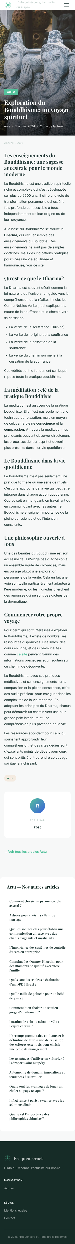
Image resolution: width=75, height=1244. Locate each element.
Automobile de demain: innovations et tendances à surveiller (37, 1074)
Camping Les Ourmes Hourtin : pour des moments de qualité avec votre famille (36, 966)
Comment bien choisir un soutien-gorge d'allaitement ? (34, 1010)
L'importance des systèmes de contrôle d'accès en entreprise (37, 949)
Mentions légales (15, 1210)
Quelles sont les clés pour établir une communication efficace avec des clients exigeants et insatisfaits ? (36, 933)
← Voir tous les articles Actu (25, 852)
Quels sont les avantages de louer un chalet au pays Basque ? (35, 1088)
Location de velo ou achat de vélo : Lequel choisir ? (34, 1023)
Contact (9, 1218)
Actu (11, 91)
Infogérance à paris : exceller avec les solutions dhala (36, 1102)
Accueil (9, 143)
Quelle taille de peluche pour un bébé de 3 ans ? (36, 996)
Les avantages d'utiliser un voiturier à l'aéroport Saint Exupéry (36, 1060)
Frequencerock (29, 1158)
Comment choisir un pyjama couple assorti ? (35, 903)
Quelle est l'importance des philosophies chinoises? (29, 1116)
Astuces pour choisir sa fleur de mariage (32, 917)
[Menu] (66, 4)
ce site (22, 654)
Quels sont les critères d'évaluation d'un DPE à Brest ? (34, 982)
